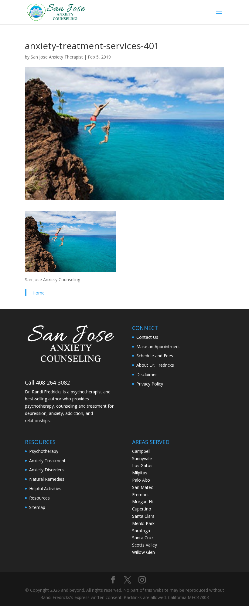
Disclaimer (146, 374)
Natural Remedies (46, 479)
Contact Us (147, 337)
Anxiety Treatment (47, 460)
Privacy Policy (149, 384)
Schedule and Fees (154, 356)
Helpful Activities (45, 488)
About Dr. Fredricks (155, 365)
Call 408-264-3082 (47, 382)
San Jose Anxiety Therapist (57, 57)
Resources (39, 498)
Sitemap (37, 507)
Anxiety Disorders (46, 470)
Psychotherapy (43, 451)
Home (38, 293)
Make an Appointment (158, 346)
